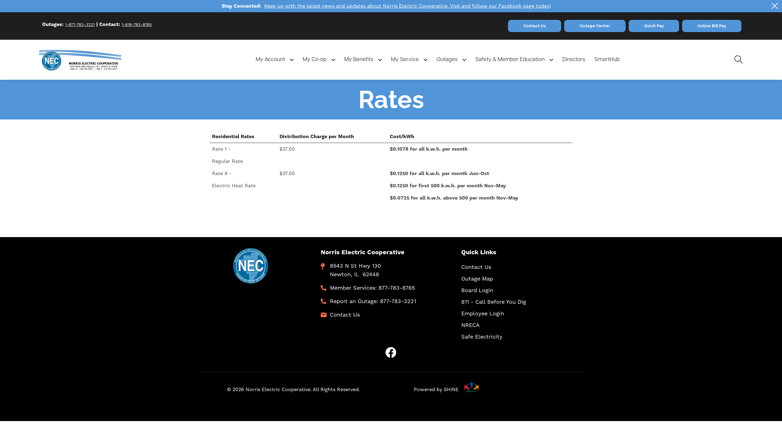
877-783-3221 (398, 301)
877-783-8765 (396, 287)
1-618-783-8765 (137, 24)
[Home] (90, 60)
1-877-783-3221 (80, 24)
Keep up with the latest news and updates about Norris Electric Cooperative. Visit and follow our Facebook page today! (407, 6)
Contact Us (345, 314)
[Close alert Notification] (775, 5)
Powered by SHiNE (436, 389)
